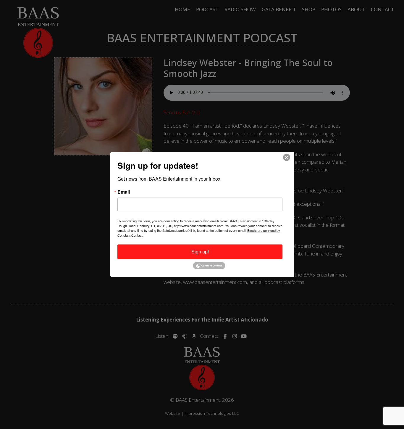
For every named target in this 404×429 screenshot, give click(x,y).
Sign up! (200, 251)
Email (123, 191)
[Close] (288, 157)
